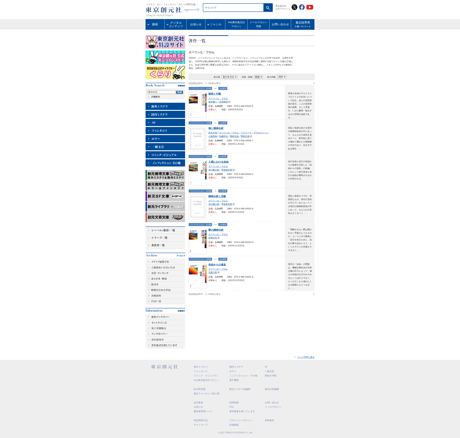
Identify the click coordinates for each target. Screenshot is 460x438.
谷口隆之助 (213, 170)
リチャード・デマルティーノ (255, 132)
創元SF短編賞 (272, 389)
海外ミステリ (201, 366)
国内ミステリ (236, 366)
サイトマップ (201, 424)
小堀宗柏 (212, 136)
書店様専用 (303, 24)
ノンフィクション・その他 (200, 88)
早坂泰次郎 (226, 170)
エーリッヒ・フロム (218, 98)
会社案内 (198, 402)
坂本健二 (212, 102)
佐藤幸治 (223, 136)
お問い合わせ (280, 24)
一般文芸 (269, 371)
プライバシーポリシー (241, 420)
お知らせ (196, 24)
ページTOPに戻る (305, 357)
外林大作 (212, 238)
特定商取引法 (201, 420)
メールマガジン (273, 406)
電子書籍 (234, 380)
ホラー (232, 371)
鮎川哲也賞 (199, 389)
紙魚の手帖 (271, 375)
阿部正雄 (245, 136)
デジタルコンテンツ (176, 24)
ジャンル (216, 24)
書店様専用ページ (203, 411)
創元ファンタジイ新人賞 (206, 393)
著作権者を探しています (242, 411)
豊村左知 (234, 136)
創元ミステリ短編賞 (239, 389)
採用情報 (234, 402)
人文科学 (222, 88)
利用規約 (269, 420)
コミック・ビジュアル (205, 375)
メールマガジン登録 (258, 24)
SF (266, 366)
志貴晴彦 (223, 102)
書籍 (155, 24)
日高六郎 (212, 272)
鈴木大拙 (212, 132)
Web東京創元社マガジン (236, 24)
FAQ (231, 406)
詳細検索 (234, 424)
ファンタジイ (201, 371)
